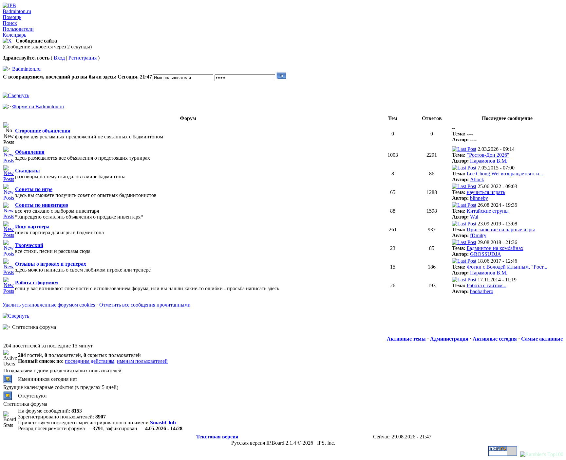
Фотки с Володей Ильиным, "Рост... (507, 267)
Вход (59, 58)
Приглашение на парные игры (501, 229)
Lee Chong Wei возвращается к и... (505, 173)
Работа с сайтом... (486, 285)
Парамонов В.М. (488, 161)
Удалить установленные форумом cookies (49, 305)
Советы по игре (33, 189)
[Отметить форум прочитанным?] (8, 160)
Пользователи (18, 29)
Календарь (14, 35)
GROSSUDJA (485, 254)
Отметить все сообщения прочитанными (145, 305)
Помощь (12, 17)
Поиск (10, 23)
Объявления (30, 152)
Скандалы (27, 170)
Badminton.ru (17, 11)
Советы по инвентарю (41, 205)
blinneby (479, 198)
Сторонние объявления (42, 130)
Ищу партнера (32, 226)
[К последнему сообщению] (464, 149)
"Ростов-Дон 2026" (488, 155)
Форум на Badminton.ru (38, 106)
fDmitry (478, 235)
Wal (474, 217)
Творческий (29, 245)
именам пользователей (142, 361)
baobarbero (481, 291)
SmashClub (163, 422)
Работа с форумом (36, 282)
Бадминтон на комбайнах (495, 248)
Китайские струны (488, 211)
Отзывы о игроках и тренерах (50, 264)
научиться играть (486, 192)
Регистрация (82, 58)
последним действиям (89, 361)
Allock (477, 179)
